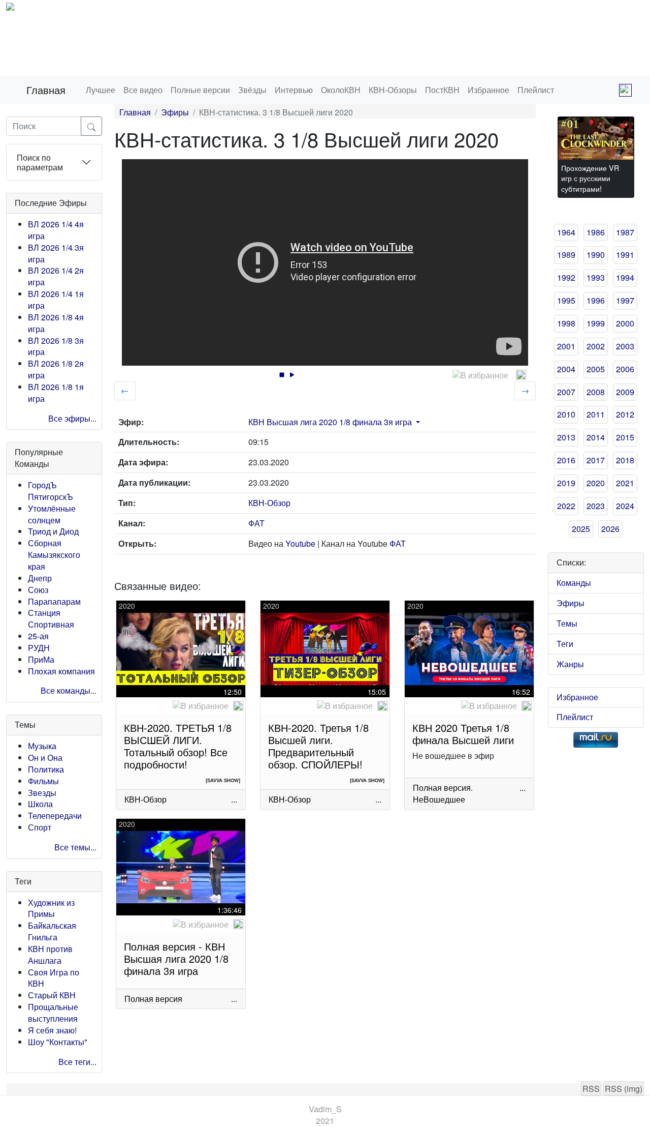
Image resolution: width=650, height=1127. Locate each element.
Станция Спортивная (51, 618)
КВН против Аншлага (50, 954)
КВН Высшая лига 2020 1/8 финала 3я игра (330, 422)
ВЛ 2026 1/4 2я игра (56, 276)
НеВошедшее (439, 799)
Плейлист (535, 90)
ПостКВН (442, 90)
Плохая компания (61, 671)
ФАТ (256, 523)
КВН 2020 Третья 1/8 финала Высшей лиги (463, 733)
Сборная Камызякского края (54, 554)
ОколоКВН (341, 90)
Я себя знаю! (52, 1030)
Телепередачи (55, 815)
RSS (591, 1088)
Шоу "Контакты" (57, 1042)
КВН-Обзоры (393, 90)
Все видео (142, 90)
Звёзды (252, 90)
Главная (46, 89)
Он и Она (45, 757)
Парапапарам (54, 601)
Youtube (300, 543)
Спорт (39, 827)
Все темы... (75, 847)
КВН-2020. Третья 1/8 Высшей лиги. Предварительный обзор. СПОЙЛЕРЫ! (318, 746)
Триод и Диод (53, 531)
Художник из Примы (51, 908)
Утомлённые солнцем (52, 514)
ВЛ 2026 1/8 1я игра (56, 392)
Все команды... (68, 690)
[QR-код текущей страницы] (625, 90)
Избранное (488, 90)
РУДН (39, 648)
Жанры (570, 664)
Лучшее (100, 90)
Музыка (42, 746)
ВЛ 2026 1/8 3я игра (56, 346)
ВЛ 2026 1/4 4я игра (56, 230)
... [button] (234, 799)
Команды (574, 582)
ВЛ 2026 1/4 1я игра (56, 299)
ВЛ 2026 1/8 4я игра (56, 323)
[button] (417, 422)
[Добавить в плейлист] (521, 375)
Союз (38, 590)
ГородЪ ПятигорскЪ (50, 490)
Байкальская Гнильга (52, 931)
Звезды (42, 792)
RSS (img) (623, 1088)
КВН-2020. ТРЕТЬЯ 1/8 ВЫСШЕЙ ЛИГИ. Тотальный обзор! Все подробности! (178, 746)
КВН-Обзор (269, 503)
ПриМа (41, 659)
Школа (40, 804)
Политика (46, 769)
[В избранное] (480, 375)
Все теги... (77, 1061)
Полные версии (200, 90)
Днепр (40, 578)
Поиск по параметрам (40, 162)
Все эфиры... (72, 418)
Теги (565, 643)
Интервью (294, 90)
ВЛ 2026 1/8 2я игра (56, 369)
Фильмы (43, 781)
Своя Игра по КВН (53, 978)
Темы (567, 623)
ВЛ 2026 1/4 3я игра (56, 253)
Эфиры (175, 112)
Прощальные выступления (53, 1012)
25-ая (38, 636)
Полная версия (442, 787)
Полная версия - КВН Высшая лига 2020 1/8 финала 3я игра (176, 958)
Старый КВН (52, 995)
